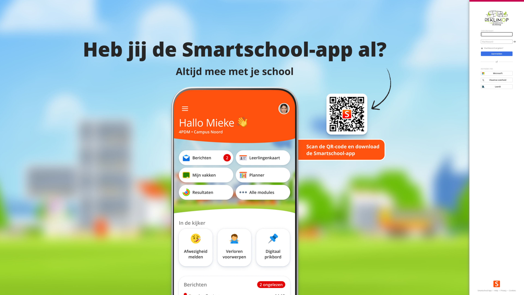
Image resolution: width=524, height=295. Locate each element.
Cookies (512, 290)
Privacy (504, 290)
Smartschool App (485, 290)
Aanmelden (496, 53)
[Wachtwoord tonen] (515, 41)
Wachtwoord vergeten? (493, 48)
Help (496, 290)
